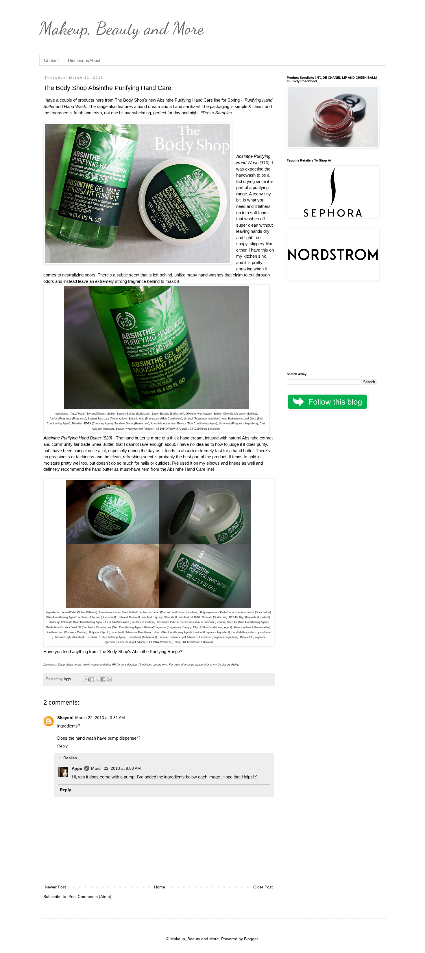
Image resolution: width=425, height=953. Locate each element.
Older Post (263, 887)
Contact (51, 60)
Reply (62, 746)
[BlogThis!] (92, 679)
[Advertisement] (332, 327)
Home (159, 887)
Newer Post (55, 887)
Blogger (251, 938)
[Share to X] (98, 679)
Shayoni (65, 717)
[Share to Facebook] (103, 679)
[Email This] (87, 679)
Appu (77, 768)
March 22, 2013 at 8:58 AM (116, 768)
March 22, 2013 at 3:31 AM (100, 717)
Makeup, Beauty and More (121, 28)
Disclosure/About (84, 60)
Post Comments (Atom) (90, 896)
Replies (70, 758)
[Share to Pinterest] (109, 679)
